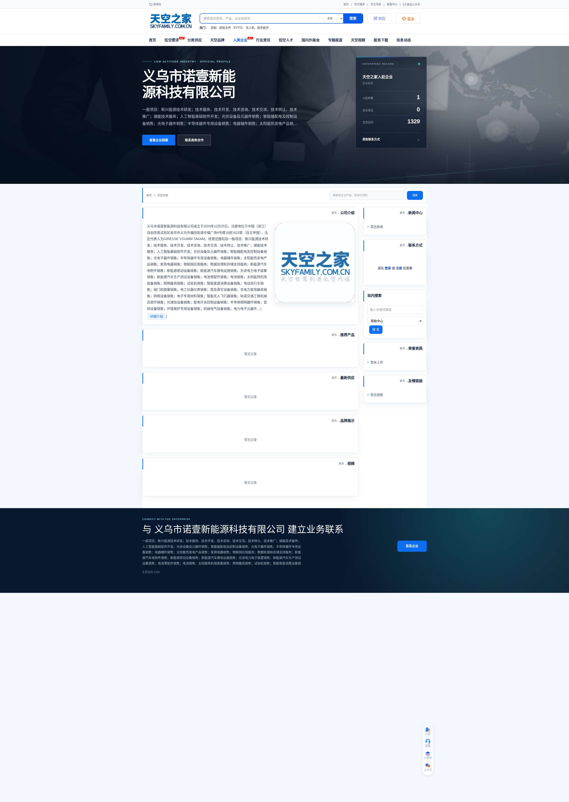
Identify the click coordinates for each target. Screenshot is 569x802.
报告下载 (381, 40)
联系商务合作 (194, 140)
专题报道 (335, 40)
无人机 (250, 27)
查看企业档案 (158, 140)
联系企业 (412, 546)
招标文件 (225, 27)
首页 (346, 4)
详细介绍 (156, 316)
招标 (214, 27)
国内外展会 (311, 40)
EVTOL (238, 27)
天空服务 (359, 4)
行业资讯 (263, 40)
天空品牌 (217, 40)
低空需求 (171, 40)
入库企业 (240, 40)
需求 (408, 18)
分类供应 (194, 40)
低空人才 (286, 40)
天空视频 (358, 40)
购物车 (157, 4)
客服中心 (392, 4)
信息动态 (404, 40)
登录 (388, 268)
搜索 (415, 195)
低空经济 (263, 27)
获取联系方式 (391, 139)
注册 (399, 268)
